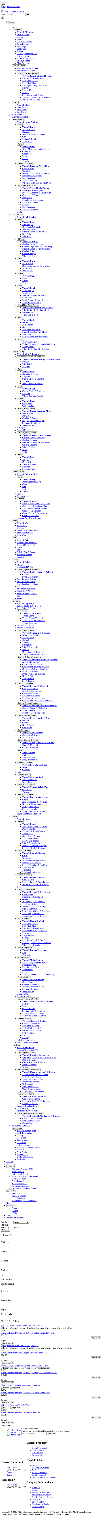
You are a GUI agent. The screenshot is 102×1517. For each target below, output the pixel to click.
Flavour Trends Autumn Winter (25, 1176)
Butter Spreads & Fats (31, 482)
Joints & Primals (29, 464)
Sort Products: (7, 1222)
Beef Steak (26, 236)
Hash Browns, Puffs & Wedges (35, 884)
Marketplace (17, 1128)
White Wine (22, 525)
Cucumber (26, 154)
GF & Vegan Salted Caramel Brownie (39, 1333)
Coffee (25, 574)
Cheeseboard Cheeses (31, 511)
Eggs (19, 494)
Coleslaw (26, 151)
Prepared (26, 376)
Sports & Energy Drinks (27, 593)
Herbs (19, 212)
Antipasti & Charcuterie (27, 542)
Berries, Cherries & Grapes (33, 134)
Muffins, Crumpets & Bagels (34, 845)
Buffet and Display (25, 1157)
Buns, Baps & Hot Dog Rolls (34, 826)
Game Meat (27, 403)
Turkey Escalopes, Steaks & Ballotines (38, 344)
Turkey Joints (28, 346)
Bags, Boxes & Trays (31, 1121)
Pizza (24, 972)
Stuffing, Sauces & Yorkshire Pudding (38, 974)
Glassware (21, 1142)
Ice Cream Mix (28, 757)
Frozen (15, 816)
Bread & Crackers (25, 762)
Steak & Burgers (19, 1179)
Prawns (25, 88)
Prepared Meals (28, 90)
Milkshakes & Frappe (26, 589)
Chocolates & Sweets (31, 735)
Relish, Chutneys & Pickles (33, 654)
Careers (15, 1210)
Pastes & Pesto (28, 710)
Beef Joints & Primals (31, 227)
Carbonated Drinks (25, 567)
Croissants (26, 858)
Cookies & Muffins (30, 747)
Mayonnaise (27, 645)
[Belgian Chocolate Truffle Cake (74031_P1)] (20, 1345)
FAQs (14, 1213)
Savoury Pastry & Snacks (28, 999)
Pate (19, 550)
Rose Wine (21, 535)
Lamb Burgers (28, 290)
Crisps (25, 723)
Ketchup (25, 642)
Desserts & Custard (25, 684)
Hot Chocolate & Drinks (27, 584)
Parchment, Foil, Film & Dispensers (37, 1101)
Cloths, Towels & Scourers (33, 1062)
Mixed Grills (27, 312)
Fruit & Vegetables (25, 948)
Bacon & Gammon (30, 374)
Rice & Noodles (24, 996)
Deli (14, 538)
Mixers (20, 564)
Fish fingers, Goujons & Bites (34, 931)
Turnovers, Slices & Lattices (34, 1016)
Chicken (21, 239)
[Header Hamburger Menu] (3, 3)
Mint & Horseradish (30, 647)
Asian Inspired (18, 1181)
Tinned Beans (28, 616)
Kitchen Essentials (25, 1094)
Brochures (11, 1167)
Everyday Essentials (20, 117)
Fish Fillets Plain (29, 83)
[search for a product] (28, 14)
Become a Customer (9, 12)
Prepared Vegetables (26, 164)
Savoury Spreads (29, 809)
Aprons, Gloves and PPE (27, 1050)
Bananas (25, 132)
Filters (4, 1230)
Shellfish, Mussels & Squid (33, 95)
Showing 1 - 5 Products (11, 1227)
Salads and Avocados (26, 1040)
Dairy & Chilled (18, 472)
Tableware (21, 49)
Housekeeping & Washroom (28, 1070)
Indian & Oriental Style (32, 1028)
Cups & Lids (27, 1123)
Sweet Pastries (28, 867)
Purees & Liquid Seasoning (33, 713)
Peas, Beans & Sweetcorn (33, 200)
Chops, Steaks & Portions (33, 391)
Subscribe (51, 1434)
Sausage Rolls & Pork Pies (33, 1011)
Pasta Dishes (27, 969)
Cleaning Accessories (26, 1053)
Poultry (25, 278)
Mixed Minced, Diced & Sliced (35, 310)
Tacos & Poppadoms (25, 625)
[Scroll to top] (2, 9)
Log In (21, 12)
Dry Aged (21, 428)
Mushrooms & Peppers (32, 176)
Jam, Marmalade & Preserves (34, 802)
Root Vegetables (29, 178)
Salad (20, 144)
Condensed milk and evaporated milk (38, 700)
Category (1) (6, 1314)
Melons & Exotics (29, 139)
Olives (19, 547)
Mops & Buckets (29, 1065)
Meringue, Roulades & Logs (34, 906)
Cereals (25, 799)
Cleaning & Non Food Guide (24, 1188)
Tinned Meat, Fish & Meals (33, 620)
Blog (8, 1203)
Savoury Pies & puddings (33, 1013)
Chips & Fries (28, 168)
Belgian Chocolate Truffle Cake (36, 1353)
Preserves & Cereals (26, 795)
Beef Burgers (27, 224)
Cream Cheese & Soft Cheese (34, 513)
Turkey (20, 339)
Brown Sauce (28, 638)
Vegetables (26, 955)
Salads (25, 158)
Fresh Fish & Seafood (26, 71)
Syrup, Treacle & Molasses (33, 811)
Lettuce (25, 156)
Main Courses (23, 63)
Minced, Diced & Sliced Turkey (35, 349)
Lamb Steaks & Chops (31, 302)
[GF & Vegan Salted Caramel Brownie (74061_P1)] (22, 1326)
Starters (20, 39)
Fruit (20, 125)
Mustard (25, 649)
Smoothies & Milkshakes (27, 1042)
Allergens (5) (6, 1235)
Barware (20, 1150)
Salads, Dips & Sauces (26, 552)
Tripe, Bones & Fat (30, 315)
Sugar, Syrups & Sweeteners (29, 814)
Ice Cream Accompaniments (34, 698)
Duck (20, 259)
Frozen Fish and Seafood (27, 73)
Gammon (26, 327)
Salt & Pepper (28, 681)
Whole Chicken (28, 256)
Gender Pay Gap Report (42, 1497)
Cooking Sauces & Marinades (29, 703)
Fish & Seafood (23, 61)
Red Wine (21, 528)
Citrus (24, 137)
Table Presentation (24, 1133)
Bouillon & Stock (29, 779)
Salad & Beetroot (29, 180)
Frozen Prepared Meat (26, 408)
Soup (19, 772)
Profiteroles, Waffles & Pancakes (36, 911)
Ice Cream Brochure (20, 1186)
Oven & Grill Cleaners (31, 1089)
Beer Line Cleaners (30, 1086)
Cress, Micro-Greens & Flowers (35, 149)
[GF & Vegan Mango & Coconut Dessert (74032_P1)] (24, 1365)
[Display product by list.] (7, 1225)
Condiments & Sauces (26, 630)
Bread (24, 767)
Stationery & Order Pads (27, 1111)
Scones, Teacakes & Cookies (34, 865)
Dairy (20, 477)
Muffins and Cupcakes (31, 863)
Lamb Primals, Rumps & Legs (35, 300)
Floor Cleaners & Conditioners (35, 1074)
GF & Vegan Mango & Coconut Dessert (40, 1372)
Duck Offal (27, 268)
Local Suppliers (18, 1198)
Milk (24, 486)
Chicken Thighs (29, 253)
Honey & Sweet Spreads (32, 804)
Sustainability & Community (44, 1477)
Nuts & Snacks (28, 725)
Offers (15, 102)
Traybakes (26, 870)
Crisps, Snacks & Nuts (27, 715)
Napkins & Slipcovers (26, 1108)
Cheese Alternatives (30, 515)
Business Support (19, 1196)
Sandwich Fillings (24, 554)
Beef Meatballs (28, 229)
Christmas (17, 30)
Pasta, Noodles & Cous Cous (29, 606)
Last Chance (22, 112)
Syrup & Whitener (30, 577)
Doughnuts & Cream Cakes (34, 860)
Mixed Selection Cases (31, 1030)
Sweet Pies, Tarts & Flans (33, 913)
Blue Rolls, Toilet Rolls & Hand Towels (39, 1057)
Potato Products (24, 875)
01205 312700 (13, 1485)
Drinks (20, 51)
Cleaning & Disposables (27, 53)
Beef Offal (26, 234)
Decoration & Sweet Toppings (35, 669)
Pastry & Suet (28, 678)
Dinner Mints (27, 737)
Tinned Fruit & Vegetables (33, 618)
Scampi (25, 92)
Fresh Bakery (17, 114)
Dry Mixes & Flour (30, 671)
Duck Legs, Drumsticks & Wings (36, 266)
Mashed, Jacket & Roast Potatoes (36, 882)
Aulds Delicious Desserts (11, 1333)
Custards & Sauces (30, 693)
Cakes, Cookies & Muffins (28, 740)
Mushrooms (27, 197)
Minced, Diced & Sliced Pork (34, 332)
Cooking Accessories (31, 1099)
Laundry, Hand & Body (27, 1106)
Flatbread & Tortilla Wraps (33, 831)
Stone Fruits (27, 141)
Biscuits (25, 720)
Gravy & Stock (23, 775)
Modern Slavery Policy (41, 1495)
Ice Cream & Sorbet (30, 904)
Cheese (20, 37)
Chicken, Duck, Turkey (27, 433)
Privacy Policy (38, 1502)
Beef (20, 220)
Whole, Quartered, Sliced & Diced (36, 183)
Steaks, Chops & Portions (33, 379)
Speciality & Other (30, 209)
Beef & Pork (27, 413)
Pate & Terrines (28, 1033)
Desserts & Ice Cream (26, 890)
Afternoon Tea (23, 56)
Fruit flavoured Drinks (26, 579)
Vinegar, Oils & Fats (26, 785)
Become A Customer (40, 1468)
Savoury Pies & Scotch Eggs (29, 518)
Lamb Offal (27, 298)
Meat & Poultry (23, 34)
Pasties (25, 1004)
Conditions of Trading (41, 1504)
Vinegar (25, 792)
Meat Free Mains (29, 965)
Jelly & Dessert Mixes (31, 691)
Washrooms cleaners (30, 1082)
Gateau (25, 899)
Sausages (26, 366)
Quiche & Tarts (28, 1008)
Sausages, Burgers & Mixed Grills (31, 357)
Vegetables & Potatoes (27, 185)
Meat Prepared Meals (31, 967)
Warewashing (22, 1140)
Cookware (21, 1138)
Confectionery (23, 730)
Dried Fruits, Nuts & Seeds (33, 674)
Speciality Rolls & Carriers (33, 848)
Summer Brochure (19, 1183)
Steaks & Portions (29, 469)
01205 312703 (13, 1467)
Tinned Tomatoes (29, 623)
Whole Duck (27, 271)
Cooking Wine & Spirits (32, 664)
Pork (20, 317)
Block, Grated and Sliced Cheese (36, 504)
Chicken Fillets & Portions (33, 438)
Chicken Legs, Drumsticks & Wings (37, 246)
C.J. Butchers (18, 214)
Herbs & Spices (28, 676)
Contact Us (11, 1206)
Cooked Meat (22, 430)
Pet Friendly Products (21, 1125)
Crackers (26, 770)
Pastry (24, 489)
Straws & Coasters (30, 1103)
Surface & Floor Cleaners (33, 1091)
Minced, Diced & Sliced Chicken (36, 249)
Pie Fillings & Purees (31, 696)
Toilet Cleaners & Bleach (32, 1079)
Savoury (25, 1037)
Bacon (25, 322)
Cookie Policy (38, 1499)
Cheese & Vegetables (31, 1023)
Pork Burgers (27, 325)
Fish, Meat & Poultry (31, 1026)
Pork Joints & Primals (31, 329)
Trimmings (21, 46)
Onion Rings (22, 994)
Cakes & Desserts (24, 42)
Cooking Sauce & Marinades (34, 708)
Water (19, 598)
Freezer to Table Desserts (32, 897)
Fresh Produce (23, 44)
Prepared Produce (39, 1455)
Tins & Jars (22, 611)
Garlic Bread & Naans (31, 836)
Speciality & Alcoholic (26, 591)
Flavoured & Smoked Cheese (34, 508)
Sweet (24, 1035)
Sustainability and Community (24, 1200)
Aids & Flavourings (30, 662)
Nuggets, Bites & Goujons (33, 420)
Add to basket (7, 1343)
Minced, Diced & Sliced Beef (34, 232)
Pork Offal (26, 334)
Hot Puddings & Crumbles (33, 901)
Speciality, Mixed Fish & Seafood (36, 97)
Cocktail (25, 640)
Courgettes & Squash (31, 195)
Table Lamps (22, 1154)
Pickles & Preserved (25, 628)
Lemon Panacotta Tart (32, 1412)
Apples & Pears (28, 129)
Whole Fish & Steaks (31, 100)
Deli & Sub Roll (29, 829)
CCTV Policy (38, 1506)
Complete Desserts (30, 688)
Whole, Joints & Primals (32, 383)
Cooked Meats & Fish (26, 545)
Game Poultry (28, 406)
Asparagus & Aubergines (32, 190)
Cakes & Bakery (24, 851)
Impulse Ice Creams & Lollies (34, 916)
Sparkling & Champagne (27, 530)
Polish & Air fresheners (32, 1077)
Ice (18, 586)
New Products (23, 1152)
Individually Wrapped (31, 872)
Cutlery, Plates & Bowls (32, 1118)
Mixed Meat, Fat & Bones (28, 305)
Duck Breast (27, 263)
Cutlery (20, 1135)
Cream (25, 484)
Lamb (20, 286)
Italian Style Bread (30, 838)
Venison (25, 283)
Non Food (16, 1045)
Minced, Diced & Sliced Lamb (35, 295)
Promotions (22, 110)
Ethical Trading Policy (41, 1492)
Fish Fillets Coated (30, 81)
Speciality (21, 557)
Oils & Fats (27, 789)
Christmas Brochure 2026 (22, 1169)
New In (15, 27)
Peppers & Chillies (30, 202)
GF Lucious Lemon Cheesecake (36, 1392)
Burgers (25, 362)
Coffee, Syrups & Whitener (28, 570)
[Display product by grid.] (3, 1225)
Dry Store (16, 601)
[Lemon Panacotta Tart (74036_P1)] (16, 1405)
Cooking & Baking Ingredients (29, 657)
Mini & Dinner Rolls (31, 843)
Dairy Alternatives (24, 496)
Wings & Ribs (28, 425)
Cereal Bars (27, 727)
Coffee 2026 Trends (20, 1174)
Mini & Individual (29, 909)
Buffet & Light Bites (25, 58)
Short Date (21, 107)
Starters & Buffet (24, 1018)
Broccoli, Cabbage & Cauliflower (36, 173)
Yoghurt (25, 491)
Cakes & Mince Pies (30, 745)
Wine (15, 521)
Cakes (24, 855)
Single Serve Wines (25, 533)
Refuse (25, 1067)
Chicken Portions (29, 445)
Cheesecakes (27, 894)
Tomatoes (26, 161)
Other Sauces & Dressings (33, 652)
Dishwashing (27, 1084)
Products (10, 22)
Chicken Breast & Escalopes (34, 244)
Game (20, 273)
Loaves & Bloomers (30, 841)
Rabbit (25, 280)
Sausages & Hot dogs (31, 423)
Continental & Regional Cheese (35, 506)
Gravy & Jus (27, 782)
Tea (18, 596)
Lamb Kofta (27, 293)
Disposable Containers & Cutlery (30, 1113)
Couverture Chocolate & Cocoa (35, 667)
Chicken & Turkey (30, 418)
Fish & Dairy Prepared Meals (34, 962)
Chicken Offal (28, 251)
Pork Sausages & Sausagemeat (35, 337)
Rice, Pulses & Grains (26, 608)
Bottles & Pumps (29, 1060)
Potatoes (25, 205)
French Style (27, 834)
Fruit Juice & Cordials (26, 581)
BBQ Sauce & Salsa (30, 635)
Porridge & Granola (30, 806)
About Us (11, 1191)
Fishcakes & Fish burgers (33, 78)
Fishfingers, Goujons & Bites (34, 85)
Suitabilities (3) (7, 1284)
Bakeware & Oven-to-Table (28, 1147)
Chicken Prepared (29, 440)
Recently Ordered (39, 1448)
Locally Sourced (39, 1475)
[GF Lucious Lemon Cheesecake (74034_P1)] (20, 1385)
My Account (37, 1465)
